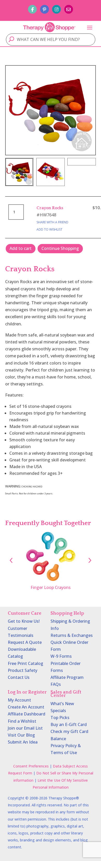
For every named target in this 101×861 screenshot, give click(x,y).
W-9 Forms (61, 656)
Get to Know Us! (24, 621)
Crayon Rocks (50, 208)
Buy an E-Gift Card (69, 724)
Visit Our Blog (21, 735)
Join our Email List (25, 728)
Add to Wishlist (49, 229)
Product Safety (22, 670)
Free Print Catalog (25, 663)
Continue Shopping (60, 248)
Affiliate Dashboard (26, 714)
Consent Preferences (31, 766)
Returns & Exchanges (72, 635)
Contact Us (19, 677)
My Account (19, 700)
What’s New (62, 703)
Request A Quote (25, 642)
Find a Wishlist (22, 721)
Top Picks (60, 717)
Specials (58, 710)
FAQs (56, 684)
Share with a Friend (52, 222)
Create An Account (26, 707)
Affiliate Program (67, 677)
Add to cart (21, 248)
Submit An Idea (23, 742)
